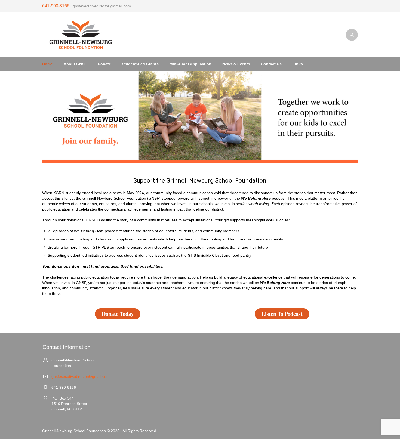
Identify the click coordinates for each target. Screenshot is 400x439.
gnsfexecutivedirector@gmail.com (101, 6)
